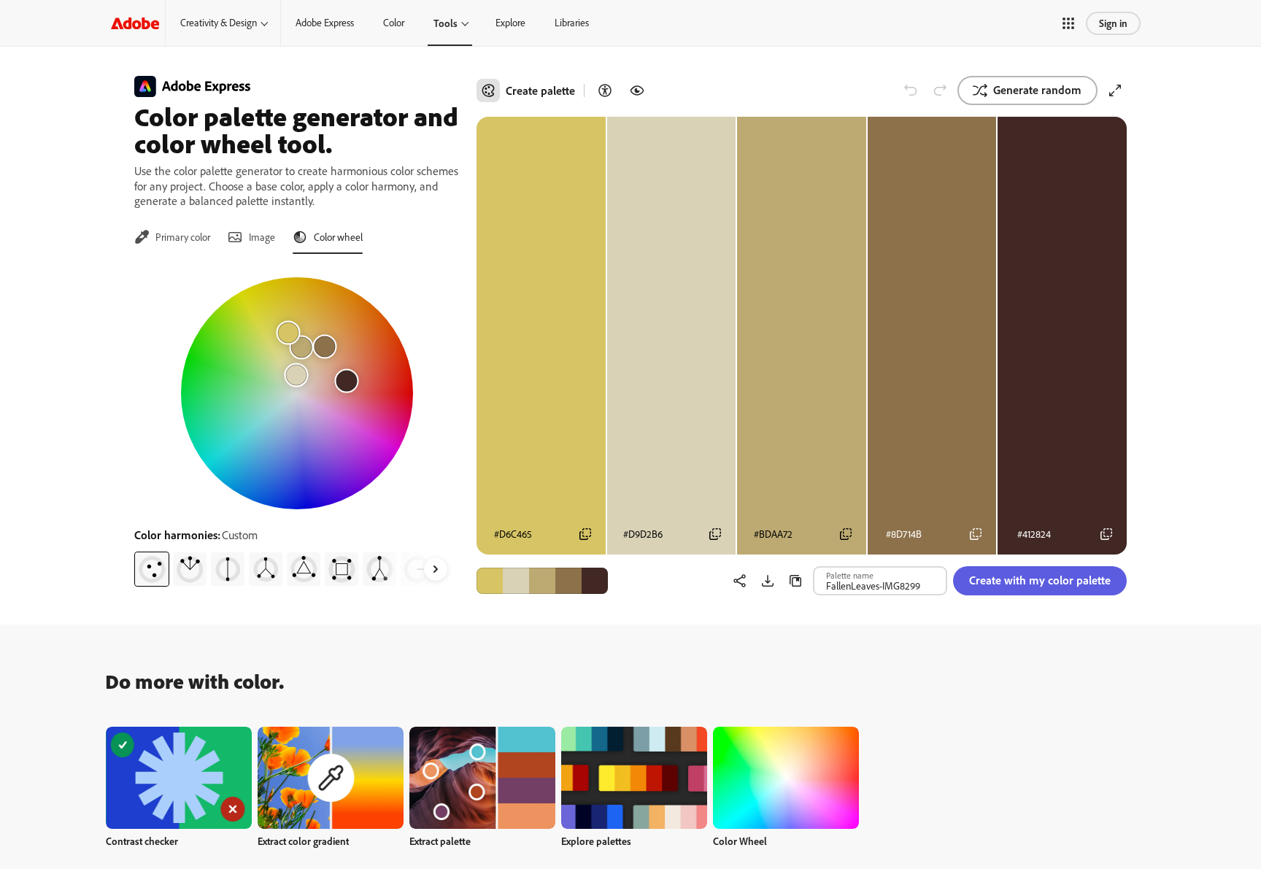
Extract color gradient (303, 841)
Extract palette (440, 841)
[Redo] (940, 90)
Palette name (850, 575)
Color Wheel (740, 841)
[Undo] (910, 90)
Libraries (572, 22)
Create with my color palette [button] (1040, 580)
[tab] (172, 237)
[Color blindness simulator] (637, 90)
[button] (1068, 23)
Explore (510, 22)
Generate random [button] (1037, 89)
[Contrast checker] (605, 90)
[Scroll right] (435, 569)
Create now (179, 777)
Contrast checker (142, 841)
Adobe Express (325, 22)
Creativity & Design (218, 22)
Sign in (1113, 23)
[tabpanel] (296, 426)
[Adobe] (135, 23)
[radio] (151, 569)
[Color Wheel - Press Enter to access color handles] (297, 393)
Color (393, 22)
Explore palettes (596, 841)
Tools (445, 23)
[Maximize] (1115, 90)
